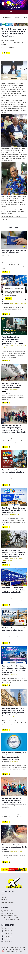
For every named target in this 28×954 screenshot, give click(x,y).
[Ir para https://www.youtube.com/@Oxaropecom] (14, 941)
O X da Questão (22, 474)
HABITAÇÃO (12, 514)
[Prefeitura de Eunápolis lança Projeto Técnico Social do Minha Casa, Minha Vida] (14, 497)
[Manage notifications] (3, 951)
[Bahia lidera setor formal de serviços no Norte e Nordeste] (14, 459)
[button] (24, 3)
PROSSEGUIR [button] (8, 298)
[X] (4, 53)
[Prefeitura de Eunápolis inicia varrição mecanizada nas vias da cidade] (14, 833)
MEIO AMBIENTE (22, 345)
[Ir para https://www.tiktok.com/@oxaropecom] (14, 939)
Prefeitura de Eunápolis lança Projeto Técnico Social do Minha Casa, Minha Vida (14, 510)
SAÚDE (25, 303)
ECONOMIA (21, 256)
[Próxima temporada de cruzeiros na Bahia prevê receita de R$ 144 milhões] (14, 372)
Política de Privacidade (10, 295)
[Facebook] (2, 53)
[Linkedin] (7, 53)
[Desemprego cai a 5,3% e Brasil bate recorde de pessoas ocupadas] (14, 239)
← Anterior (5, 220)
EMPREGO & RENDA (6, 258)
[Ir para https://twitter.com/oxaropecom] (14, 928)
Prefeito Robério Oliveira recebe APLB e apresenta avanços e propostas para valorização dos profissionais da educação (14, 802)
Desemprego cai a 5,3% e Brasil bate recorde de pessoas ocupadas (14, 253)
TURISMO (16, 389)
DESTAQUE (12, 256)
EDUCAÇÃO (16, 345)
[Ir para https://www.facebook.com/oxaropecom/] (14, 931)
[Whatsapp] (9, 53)
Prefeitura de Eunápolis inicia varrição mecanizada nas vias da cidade (14, 847)
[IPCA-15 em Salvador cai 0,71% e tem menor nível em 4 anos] (14, 617)
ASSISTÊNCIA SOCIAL (14, 558)
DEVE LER (17, 256)
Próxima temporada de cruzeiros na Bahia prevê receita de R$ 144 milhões (11, 385)
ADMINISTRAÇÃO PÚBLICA (15, 434)
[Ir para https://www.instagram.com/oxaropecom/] (14, 933)
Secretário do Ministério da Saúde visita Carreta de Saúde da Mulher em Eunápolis (13, 590)
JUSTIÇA (11, 761)
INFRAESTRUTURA (13, 851)
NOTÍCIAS (12, 48)
